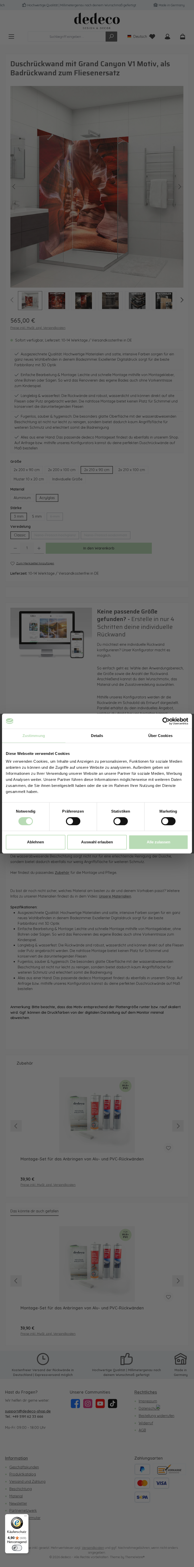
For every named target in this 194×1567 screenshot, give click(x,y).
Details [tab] (97, 735)
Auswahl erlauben (97, 842)
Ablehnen (35, 842)
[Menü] (25, 1517)
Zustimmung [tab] (33, 735)
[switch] (73, 821)
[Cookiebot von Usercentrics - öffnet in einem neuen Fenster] (166, 721)
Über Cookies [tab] (160, 735)
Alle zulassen (158, 842)
